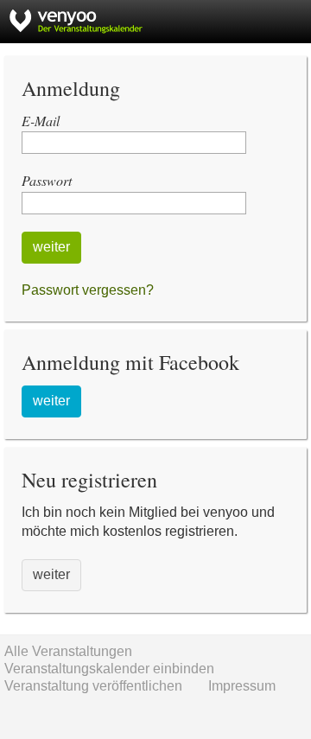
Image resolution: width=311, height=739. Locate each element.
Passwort (47, 180)
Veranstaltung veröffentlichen (93, 685)
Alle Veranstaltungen (68, 651)
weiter (51, 246)
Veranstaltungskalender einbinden (109, 668)
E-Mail (41, 120)
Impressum (242, 685)
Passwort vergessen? (88, 290)
